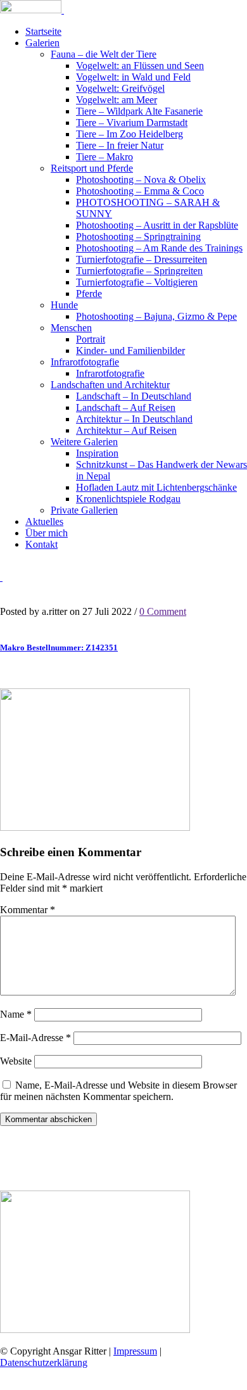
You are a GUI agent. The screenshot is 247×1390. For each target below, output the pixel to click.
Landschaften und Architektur (110, 384)
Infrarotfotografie (85, 362)
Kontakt (41, 544)
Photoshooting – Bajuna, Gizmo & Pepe (156, 316)
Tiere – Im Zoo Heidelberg (129, 134)
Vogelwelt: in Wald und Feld (133, 77)
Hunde (64, 305)
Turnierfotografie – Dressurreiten (141, 259)
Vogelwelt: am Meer (116, 99)
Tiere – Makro (104, 156)
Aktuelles (44, 521)
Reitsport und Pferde (92, 168)
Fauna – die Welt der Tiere (103, 54)
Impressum (135, 1351)
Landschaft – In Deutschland (133, 396)
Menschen (71, 327)
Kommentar (27, 909)
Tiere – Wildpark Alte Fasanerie (139, 111)
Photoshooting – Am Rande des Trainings (159, 248)
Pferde (89, 293)
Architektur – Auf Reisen (126, 430)
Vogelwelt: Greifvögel (120, 88)
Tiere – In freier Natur (119, 145)
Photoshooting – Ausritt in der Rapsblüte (157, 225)
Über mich (46, 533)
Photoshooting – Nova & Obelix (141, 179)
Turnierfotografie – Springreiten (139, 270)
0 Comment (162, 611)
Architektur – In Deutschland (134, 419)
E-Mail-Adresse (35, 1037)
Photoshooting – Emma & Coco (140, 191)
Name (16, 1014)
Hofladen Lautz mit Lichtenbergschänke (156, 487)
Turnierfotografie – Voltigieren (137, 282)
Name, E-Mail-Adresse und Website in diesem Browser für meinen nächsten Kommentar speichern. (118, 1091)
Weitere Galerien (84, 441)
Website (16, 1061)
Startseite (43, 31)
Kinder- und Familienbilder (130, 350)
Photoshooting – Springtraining (138, 236)
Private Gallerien (84, 510)
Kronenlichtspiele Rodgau (128, 498)
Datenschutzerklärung (43, 1362)
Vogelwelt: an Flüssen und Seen (140, 65)
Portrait (90, 339)
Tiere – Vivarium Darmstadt (131, 122)
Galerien (42, 42)
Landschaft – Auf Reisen (125, 407)
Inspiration (97, 453)
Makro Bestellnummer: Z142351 (59, 647)
